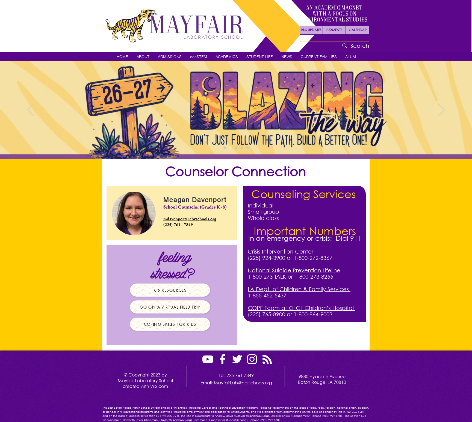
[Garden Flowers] (224, 148)
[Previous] (30, 110)
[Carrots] (236, 148)
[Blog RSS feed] (267, 359)
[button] (143, 56)
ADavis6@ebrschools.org (251, 416)
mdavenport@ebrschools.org (189, 219)
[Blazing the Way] (230, 148)
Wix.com (159, 386)
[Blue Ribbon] (247, 148)
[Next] (441, 110)
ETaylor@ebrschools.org (175, 420)
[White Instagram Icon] (252, 359)
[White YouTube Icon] (207, 359)
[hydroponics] (242, 148)
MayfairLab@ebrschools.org (243, 382)
